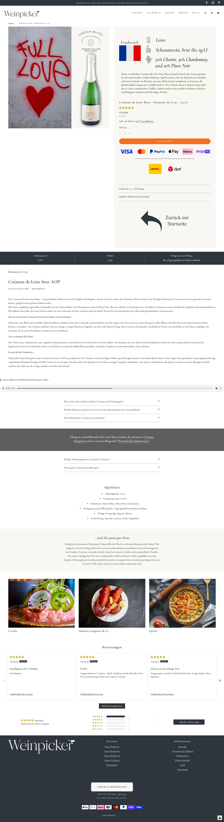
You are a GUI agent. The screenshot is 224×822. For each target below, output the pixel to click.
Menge (123, 127)
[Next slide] (220, 680)
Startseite (136, 13)
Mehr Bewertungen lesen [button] (112, 706)
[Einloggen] (212, 12)
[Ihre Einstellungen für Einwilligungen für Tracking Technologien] (220, 818)
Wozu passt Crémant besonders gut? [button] (81, 467)
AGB (182, 764)
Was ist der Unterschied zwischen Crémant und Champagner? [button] (93, 401)
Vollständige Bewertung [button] (21, 694)
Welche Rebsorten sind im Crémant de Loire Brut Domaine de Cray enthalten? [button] (102, 409)
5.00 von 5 (39, 720)
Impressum (182, 769)
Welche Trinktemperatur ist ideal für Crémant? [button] (86, 459)
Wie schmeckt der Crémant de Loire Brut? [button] (84, 417)
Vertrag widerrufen (112, 786)
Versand (124, 794)
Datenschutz (182, 755)
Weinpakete (112, 764)
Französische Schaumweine (134, 441)
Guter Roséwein (112, 751)
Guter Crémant (112, 760)
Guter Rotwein (112, 746)
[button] (126, 107)
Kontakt (169, 13)
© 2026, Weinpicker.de (109, 815)
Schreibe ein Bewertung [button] (189, 722)
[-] (120, 133)
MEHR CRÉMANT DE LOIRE (134, 196)
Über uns (183, 13)
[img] (17, 657)
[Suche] (205, 12)
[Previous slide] (4, 680)
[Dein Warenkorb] (218, 12)
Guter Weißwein (112, 755)
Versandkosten (146, 121)
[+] (129, 133)
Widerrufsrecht (182, 760)
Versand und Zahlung (182, 751)
